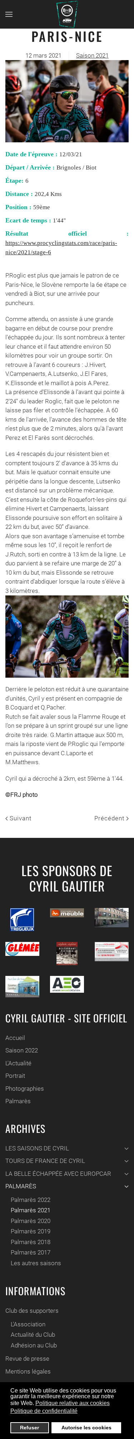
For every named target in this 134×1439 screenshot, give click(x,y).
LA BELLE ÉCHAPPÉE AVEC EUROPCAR (58, 1173)
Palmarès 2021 (30, 1210)
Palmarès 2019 (30, 1231)
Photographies (24, 1088)
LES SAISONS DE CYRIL (37, 1148)
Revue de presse (27, 1358)
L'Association (28, 1324)
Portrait (15, 1075)
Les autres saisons (36, 1263)
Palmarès (18, 1101)
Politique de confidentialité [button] (44, 1411)
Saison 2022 (21, 1050)
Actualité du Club (33, 1334)
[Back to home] (67, 14)
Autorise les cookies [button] (86, 1427)
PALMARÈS (20, 1186)
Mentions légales (28, 1371)
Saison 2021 (92, 55)
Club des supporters (32, 1310)
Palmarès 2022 (30, 1199)
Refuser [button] (29, 1427)
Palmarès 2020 (30, 1220)
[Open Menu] (9, 14)
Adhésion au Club (34, 1345)
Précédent (110, 818)
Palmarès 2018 (30, 1242)
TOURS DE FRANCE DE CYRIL (45, 1160)
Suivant (19, 818)
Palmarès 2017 (30, 1252)
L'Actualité (18, 1063)
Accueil (15, 1037)
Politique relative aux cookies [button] (72, 1403)
